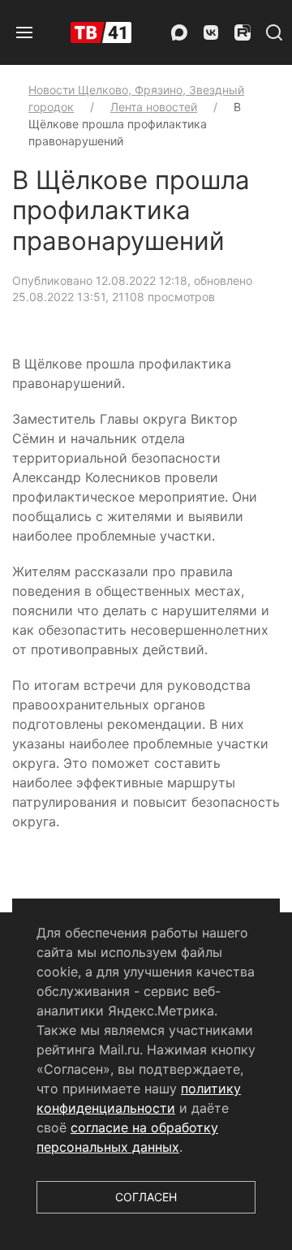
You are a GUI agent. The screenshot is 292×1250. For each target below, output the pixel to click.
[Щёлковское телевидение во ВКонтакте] (211, 32)
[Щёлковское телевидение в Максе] (179, 32)
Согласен (146, 1197)
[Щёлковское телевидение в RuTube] (242, 32)
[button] (24, 32)
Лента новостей (153, 107)
